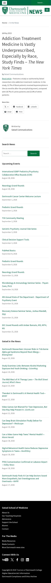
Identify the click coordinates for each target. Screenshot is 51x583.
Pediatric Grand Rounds (12, 207)
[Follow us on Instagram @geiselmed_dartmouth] (23, 559)
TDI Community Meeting (13, 218)
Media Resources (8, 541)
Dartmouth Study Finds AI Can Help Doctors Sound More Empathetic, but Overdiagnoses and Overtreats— (24, 478)
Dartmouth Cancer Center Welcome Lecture (21, 196)
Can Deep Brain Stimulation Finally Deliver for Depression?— (22, 422)
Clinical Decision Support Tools (15, 239)
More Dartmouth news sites (13, 547)
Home (4, 23)
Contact (5, 529)
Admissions (6, 519)
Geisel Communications (14, 74)
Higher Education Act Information (16, 573)
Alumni (5, 525)
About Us (5, 512)
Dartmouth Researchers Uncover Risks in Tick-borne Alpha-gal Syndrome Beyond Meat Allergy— (25, 352)
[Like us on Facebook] (18, 559)
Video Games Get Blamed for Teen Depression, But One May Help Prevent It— (24, 408)
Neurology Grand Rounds (13, 185)
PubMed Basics (9, 250)
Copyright (6, 570)
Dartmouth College (34, 570)
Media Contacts (8, 544)
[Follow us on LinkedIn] (28, 559)
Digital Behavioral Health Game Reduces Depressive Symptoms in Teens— (25, 449)
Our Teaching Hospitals (11, 516)
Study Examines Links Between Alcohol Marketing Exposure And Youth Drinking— (24, 367)
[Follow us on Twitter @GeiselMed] (13, 559)
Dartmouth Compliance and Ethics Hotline (19, 576)
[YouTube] (6, 559)
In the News (14, 23)
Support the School (10, 522)
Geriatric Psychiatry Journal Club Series (19, 228)
